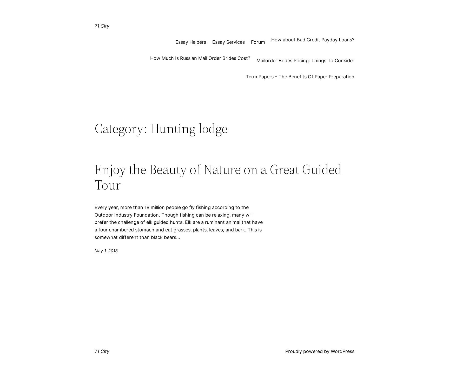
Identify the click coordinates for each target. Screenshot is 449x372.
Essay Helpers (190, 42)
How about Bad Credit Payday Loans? (312, 39)
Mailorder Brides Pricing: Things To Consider (305, 60)
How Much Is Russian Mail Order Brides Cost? (200, 58)
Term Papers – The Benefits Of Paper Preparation (300, 76)
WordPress (342, 351)
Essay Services (228, 42)
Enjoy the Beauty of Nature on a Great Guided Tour (218, 177)
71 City (102, 26)
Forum (258, 42)
